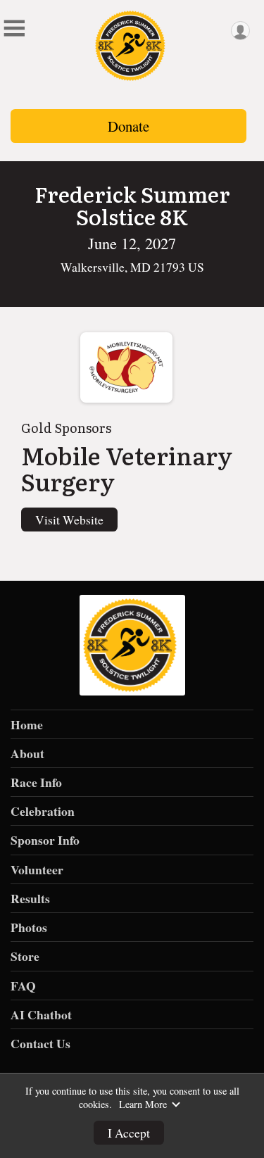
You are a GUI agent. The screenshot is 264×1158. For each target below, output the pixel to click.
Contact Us (40, 1043)
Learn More (143, 1104)
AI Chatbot (41, 1014)
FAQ (23, 985)
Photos (29, 927)
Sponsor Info (45, 840)
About (27, 753)
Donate (128, 126)
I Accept (129, 1132)
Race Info (36, 782)
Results (30, 898)
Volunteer (37, 869)
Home (27, 724)
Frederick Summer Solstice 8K (132, 205)
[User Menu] (240, 30)
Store (25, 956)
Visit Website (69, 519)
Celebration (43, 811)
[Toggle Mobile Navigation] (14, 28)
